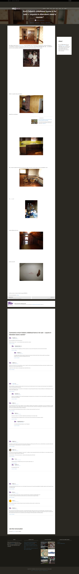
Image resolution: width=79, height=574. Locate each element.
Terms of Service (36, 570)
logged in (14, 531)
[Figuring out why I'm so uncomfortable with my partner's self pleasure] (44, 552)
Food (60, 8)
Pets (57, 8)
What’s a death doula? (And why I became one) (31, 548)
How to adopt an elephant (27, 549)
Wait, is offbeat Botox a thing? (51, 298)
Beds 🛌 (66, 8)
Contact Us (32, 570)
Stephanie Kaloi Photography (36, 304)
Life (51, 8)
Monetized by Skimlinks (45, 570)
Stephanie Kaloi (42, 20)
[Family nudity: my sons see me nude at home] (51, 545)
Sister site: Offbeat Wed (61, 543)
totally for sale (21, 45)
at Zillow (17, 295)
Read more (44, 123)
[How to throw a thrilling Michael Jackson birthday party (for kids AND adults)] (51, 560)
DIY (62, 8)
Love (54, 8)
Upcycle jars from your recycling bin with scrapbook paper (14, 298)
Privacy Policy (40, 570)
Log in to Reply (12, 343)
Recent (44, 8)
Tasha (13, 383)
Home (48, 8)
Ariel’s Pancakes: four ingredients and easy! (30, 544)
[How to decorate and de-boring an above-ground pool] (44, 560)
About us (58, 542)
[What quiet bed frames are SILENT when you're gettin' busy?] (44, 545)
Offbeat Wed (64, 45)
